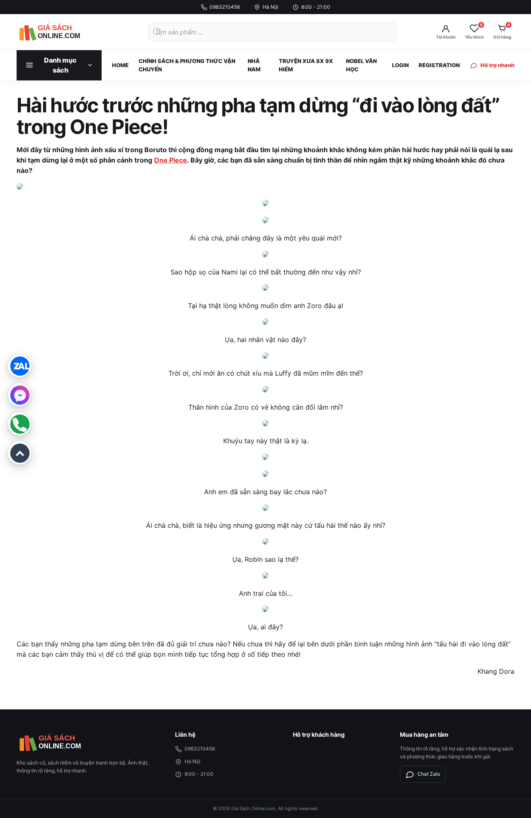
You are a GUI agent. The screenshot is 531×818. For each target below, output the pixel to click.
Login (400, 65)
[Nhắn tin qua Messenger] (19, 395)
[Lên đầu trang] (19, 453)
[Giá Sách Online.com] (62, 32)
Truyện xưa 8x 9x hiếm (306, 65)
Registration (439, 65)
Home (120, 65)
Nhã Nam (254, 65)
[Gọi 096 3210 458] (19, 424)
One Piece (170, 160)
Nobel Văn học (361, 65)
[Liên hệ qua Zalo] (19, 366)
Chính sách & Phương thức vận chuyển (187, 65)
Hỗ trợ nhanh (497, 65)
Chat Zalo (428, 774)
